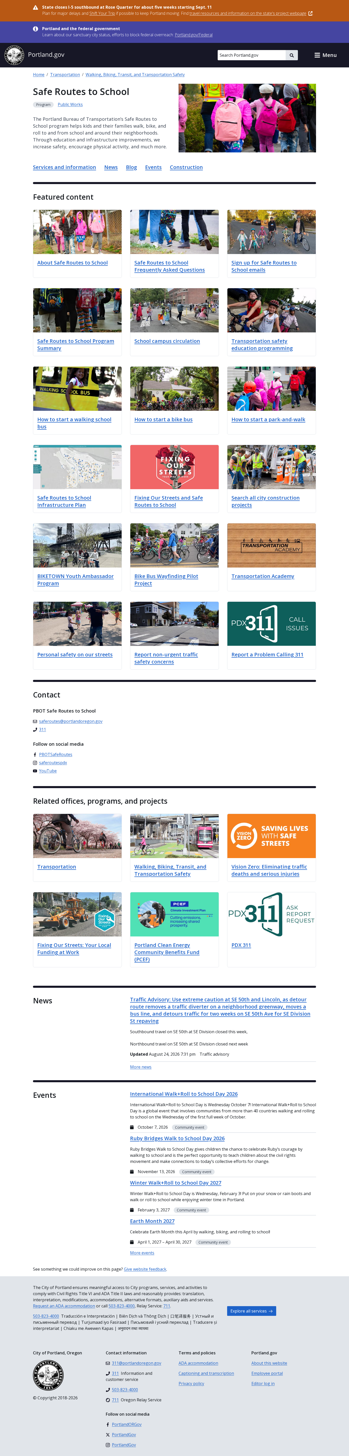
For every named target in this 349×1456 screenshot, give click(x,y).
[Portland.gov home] (34, 55)
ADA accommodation (198, 1363)
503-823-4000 (122, 1306)
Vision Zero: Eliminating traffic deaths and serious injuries (269, 870)
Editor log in (263, 1383)
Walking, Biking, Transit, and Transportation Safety (135, 74)
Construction (186, 167)
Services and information (64, 167)
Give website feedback (145, 1269)
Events (153, 167)
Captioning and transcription (206, 1373)
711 (166, 1306)
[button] (325, 55)
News (111, 167)
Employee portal (267, 1373)
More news (141, 1067)
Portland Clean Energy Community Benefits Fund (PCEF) (167, 952)
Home (38, 74)
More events (142, 1253)
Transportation (65, 74)
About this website (269, 1363)
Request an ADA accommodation (64, 1306)
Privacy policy (191, 1383)
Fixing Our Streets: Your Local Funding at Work (74, 949)
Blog (131, 167)
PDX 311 (241, 945)
